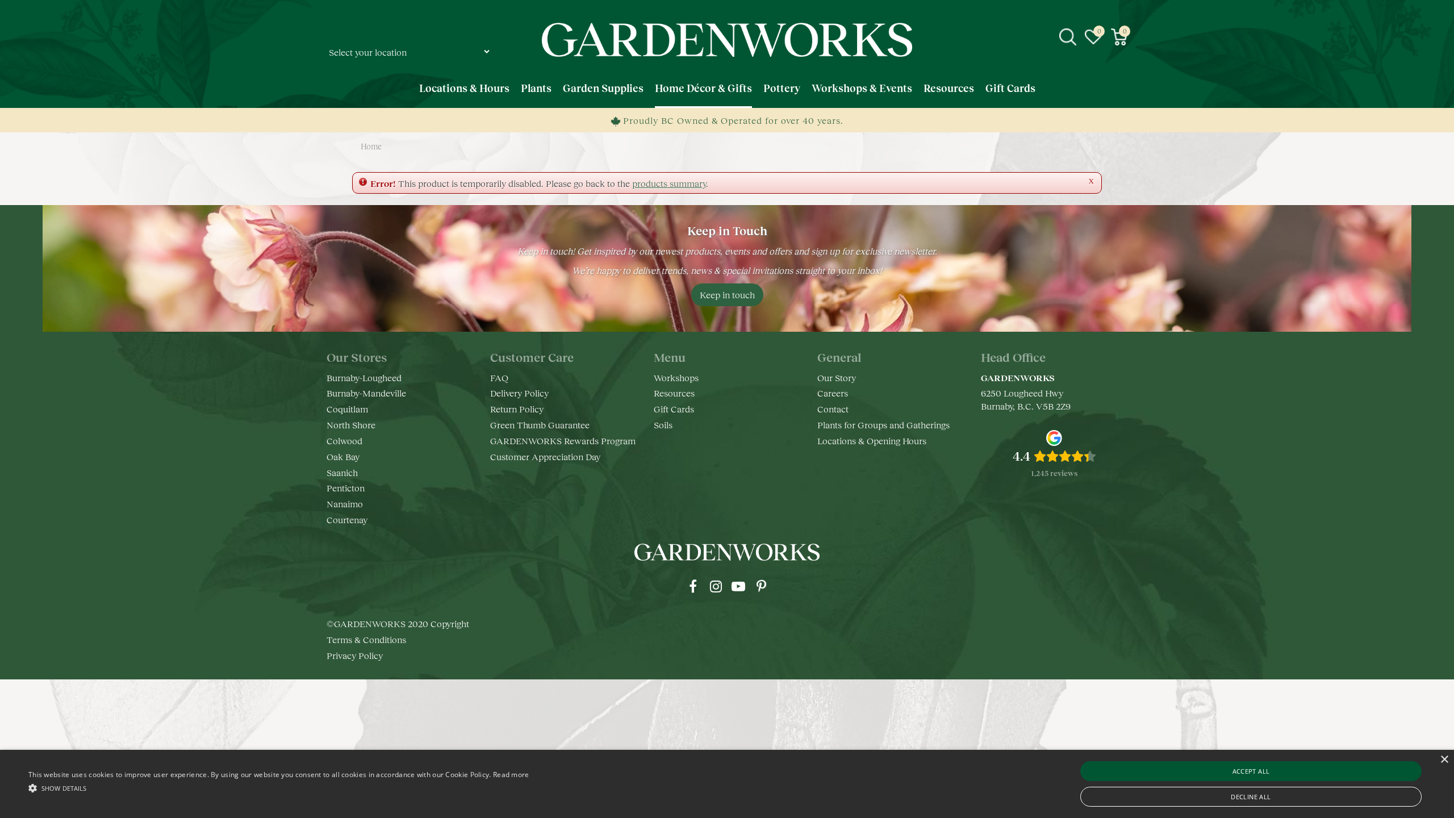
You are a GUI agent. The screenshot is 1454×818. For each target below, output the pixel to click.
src (1067, 36)
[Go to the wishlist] (1093, 36)
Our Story (836, 377)
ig (715, 586)
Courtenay (347, 519)
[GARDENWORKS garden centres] (727, 40)
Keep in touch (727, 294)
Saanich (342, 472)
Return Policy (517, 408)
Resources (674, 392)
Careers (832, 392)
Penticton (346, 487)
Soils (663, 424)
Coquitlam (347, 408)
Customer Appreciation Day (545, 456)
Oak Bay (343, 456)
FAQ (499, 377)
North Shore (351, 424)
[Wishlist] (1093, 36)
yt (738, 586)
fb (692, 586)
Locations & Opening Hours (871, 440)
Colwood (344, 440)
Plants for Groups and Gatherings (883, 424)
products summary (669, 183)
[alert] (727, 784)
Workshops (676, 377)
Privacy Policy (355, 655)
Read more (511, 774)
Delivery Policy (519, 392)
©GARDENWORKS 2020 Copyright (398, 623)
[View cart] (1118, 36)
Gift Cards (674, 408)
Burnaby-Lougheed (364, 377)
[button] (278, 787)
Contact (833, 408)
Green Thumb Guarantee (540, 424)
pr (761, 586)
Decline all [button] (1251, 796)
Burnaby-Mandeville (366, 392)
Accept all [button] (1251, 771)
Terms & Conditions (366, 639)
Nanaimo (345, 503)
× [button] (1444, 760)
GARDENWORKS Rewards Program (563, 440)
